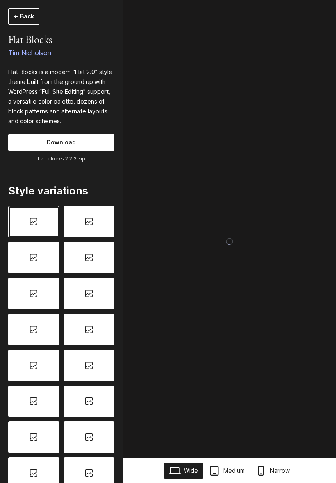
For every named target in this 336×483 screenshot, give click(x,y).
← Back (24, 16)
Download (61, 142)
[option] (33, 222)
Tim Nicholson (29, 53)
